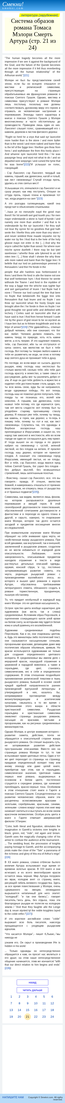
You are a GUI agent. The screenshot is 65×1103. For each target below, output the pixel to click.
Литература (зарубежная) (39, 15)
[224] (24, 327)
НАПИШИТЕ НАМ (13, 1097)
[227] (29, 913)
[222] (26, 164)
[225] (35, 492)
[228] (7, 968)
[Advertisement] (32, 1059)
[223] (40, 198)
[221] (26, 75)
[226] (7, 857)
